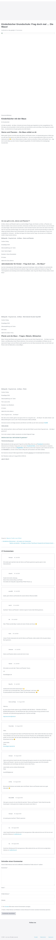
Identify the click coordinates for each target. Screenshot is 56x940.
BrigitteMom (20, 447)
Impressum (50, 937)
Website (3, 900)
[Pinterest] (33, 926)
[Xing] (39, 926)
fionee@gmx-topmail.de (9, 746)
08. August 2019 (15, 827)
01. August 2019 (21, 701)
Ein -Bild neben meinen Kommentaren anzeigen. (17, 906)
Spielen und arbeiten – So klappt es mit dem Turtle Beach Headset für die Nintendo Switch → (32, 543)
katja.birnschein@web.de (9, 716)
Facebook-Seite (31, 445)
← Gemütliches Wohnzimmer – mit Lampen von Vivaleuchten (16, 541)
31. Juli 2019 (17, 649)
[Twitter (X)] (31, 926)
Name (3, 887)
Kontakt (36, 937)
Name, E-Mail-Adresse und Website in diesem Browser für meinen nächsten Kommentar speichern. (26, 909)
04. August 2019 (17, 781)
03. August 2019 (17, 755)
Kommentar (4, 867)
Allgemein (9, 538)
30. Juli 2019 (17, 557)
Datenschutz (43, 937)
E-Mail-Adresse (5, 893)
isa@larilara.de (17, 834)
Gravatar (7, 906)
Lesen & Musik (18, 538)
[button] (52, 11)
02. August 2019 (18, 726)
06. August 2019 (17, 813)
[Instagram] (34, 926)
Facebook (40, 444)
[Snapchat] (37, 926)
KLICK (46, 422)
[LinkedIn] (36, 926)
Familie (12, 538)
